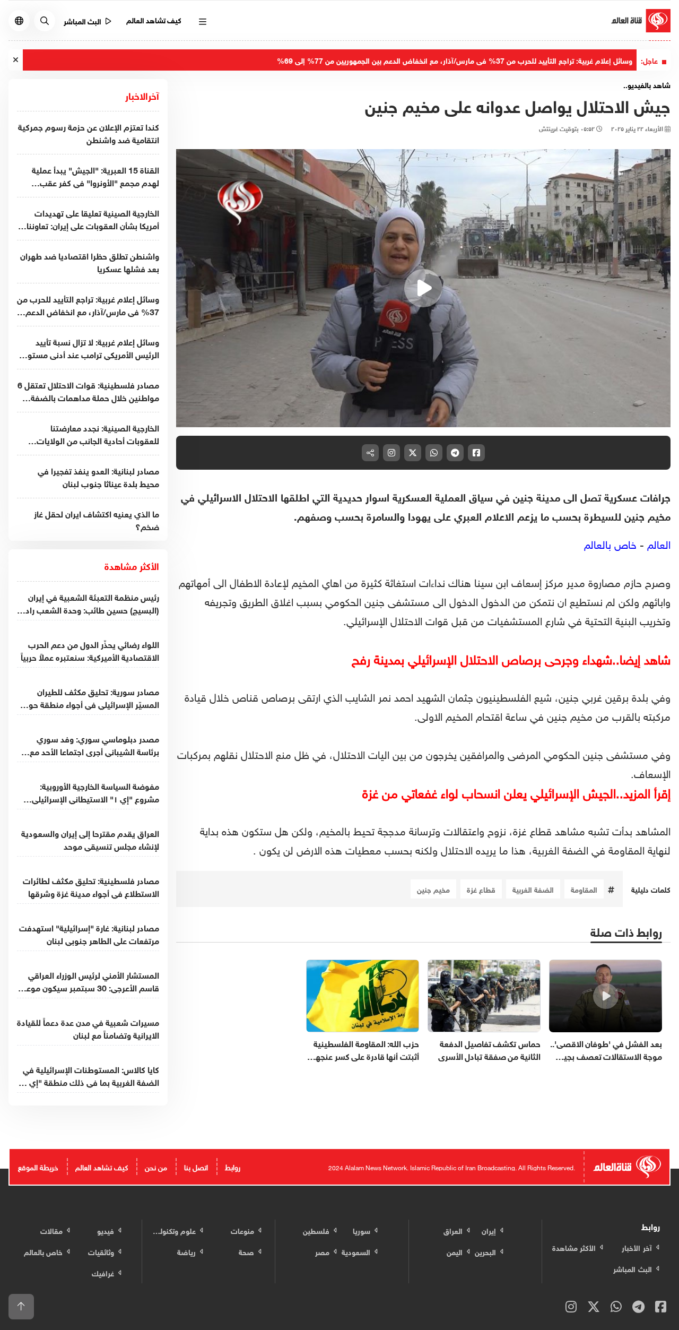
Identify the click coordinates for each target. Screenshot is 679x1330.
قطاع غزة (481, 888)
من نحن (156, 1166)
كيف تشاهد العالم (154, 19)
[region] (423, 288)
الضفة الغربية (533, 888)
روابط (232, 1166)
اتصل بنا (196, 1166)
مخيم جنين (433, 888)
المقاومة (584, 888)
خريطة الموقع (38, 1166)
